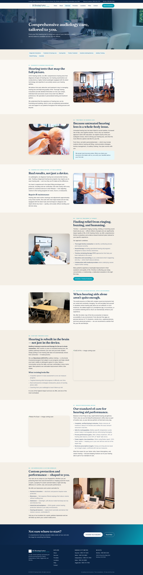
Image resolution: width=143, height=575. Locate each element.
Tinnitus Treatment (72, 53)
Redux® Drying (33, 56)
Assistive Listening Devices (86, 53)
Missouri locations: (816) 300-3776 (91, 1)
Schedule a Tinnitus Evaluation (83, 279)
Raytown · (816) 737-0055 (81, 553)
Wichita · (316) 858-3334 (102, 553)
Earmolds (41, 56)
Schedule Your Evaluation (93, 534)
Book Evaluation (108, 5)
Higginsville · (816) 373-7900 (82, 562)
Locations (83, 5)
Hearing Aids (62, 53)
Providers (75, 5)
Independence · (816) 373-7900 (83, 557)
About (61, 5)
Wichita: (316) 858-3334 (108, 1)
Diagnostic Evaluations (35, 53)
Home (55, 5)
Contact (95, 5)
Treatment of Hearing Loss (50, 53)
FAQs (89, 5)
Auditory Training (100, 53)
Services (67, 5)
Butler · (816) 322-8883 (81, 560)
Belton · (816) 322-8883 (81, 555)
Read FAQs (109, 534)
